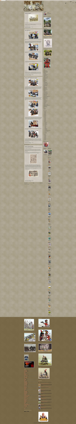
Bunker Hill (49, 231)
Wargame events (25, 393)
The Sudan (45, 102)
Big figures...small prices (43, 395)
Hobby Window (29, 27)
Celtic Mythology (25, 381)
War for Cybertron (45, 78)
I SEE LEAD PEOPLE (49, 242)
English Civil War (45, 72)
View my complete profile (49, 13)
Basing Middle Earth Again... (43, 407)
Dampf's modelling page (49, 185)
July (45, 125)
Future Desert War (45, 101)
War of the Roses (45, 92)
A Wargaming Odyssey (49, 160)
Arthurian (44, 99)
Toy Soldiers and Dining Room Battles (49, 204)
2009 (44, 137)
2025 (44, 112)
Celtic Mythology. (25, 406)
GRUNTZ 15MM (25, 387)
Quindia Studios (49, 260)
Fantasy (27, 27)
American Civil (45, 95)
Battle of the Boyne (45, 93)
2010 (44, 136)
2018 (44, 118)
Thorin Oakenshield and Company (31, 77)
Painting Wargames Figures (49, 179)
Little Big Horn (45, 87)
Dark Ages (25, 402)
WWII (44, 81)
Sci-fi (24, 378)
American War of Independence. (46, 105)
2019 (44, 117)
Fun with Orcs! (27, 30)
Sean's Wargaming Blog (49, 298)
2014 (44, 121)
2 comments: (32, 74)
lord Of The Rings (45, 71)
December (46, 122)
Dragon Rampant (25, 384)
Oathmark (44, 90)
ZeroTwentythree (49, 226)
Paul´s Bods (49, 192)
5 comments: (32, 142)
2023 (44, 114)
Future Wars (45, 80)
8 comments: (32, 180)
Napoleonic (45, 75)
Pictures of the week (45, 98)
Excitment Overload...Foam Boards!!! (44, 401)
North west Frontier (25, 399)
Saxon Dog (49, 285)
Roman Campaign (45, 74)
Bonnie (24, 408)
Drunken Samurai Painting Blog (49, 310)
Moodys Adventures (49, 273)
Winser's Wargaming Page (49, 219)
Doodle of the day (45, 89)
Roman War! (42, 392)
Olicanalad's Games (49, 304)
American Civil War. (45, 83)
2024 (44, 113)
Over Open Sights (49, 212)
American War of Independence (46, 96)
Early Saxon (25, 400)
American (44, 108)
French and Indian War (26, 396)
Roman (24, 372)
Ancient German (25, 405)
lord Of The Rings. (45, 77)
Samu (24, 403)
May (45, 126)
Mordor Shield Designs (29, 146)
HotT (24, 390)
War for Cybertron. (45, 84)
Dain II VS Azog (42, 404)
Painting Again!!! (28, 13)
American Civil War (25, 375)
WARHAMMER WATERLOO (43, 398)
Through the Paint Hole (46, 104)
